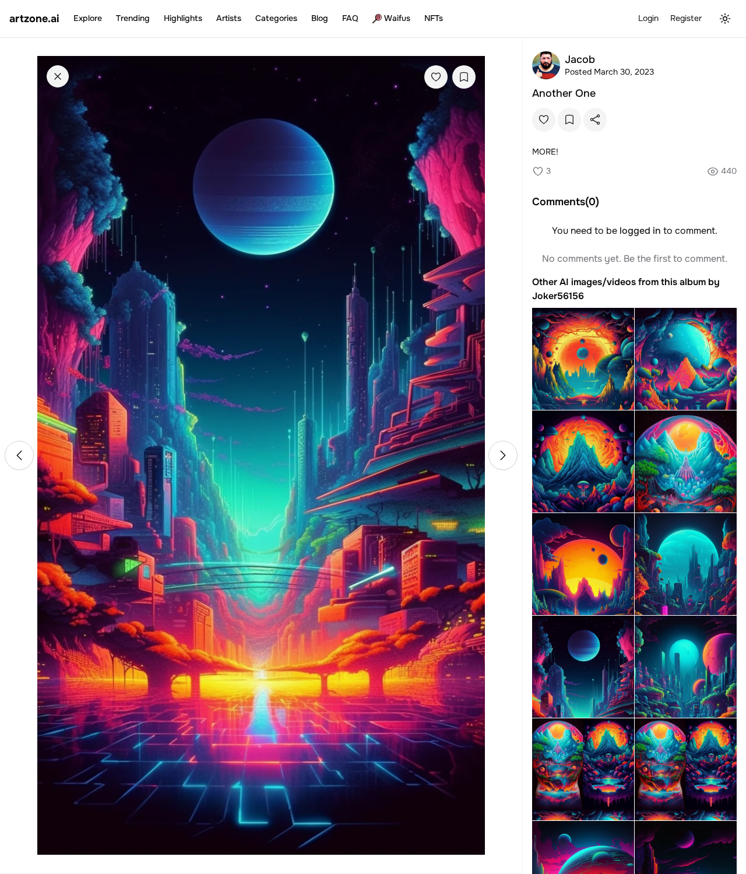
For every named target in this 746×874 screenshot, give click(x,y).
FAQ (350, 18)
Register (686, 18)
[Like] (436, 77)
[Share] (595, 119)
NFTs (433, 18)
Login (648, 18)
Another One (564, 93)
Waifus (397, 18)
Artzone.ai (34, 18)
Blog (319, 18)
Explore (87, 18)
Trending (133, 18)
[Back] (58, 76)
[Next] (503, 455)
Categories (276, 18)
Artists (228, 18)
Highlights (183, 18)
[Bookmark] (464, 77)
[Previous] (19, 455)
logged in (640, 230)
